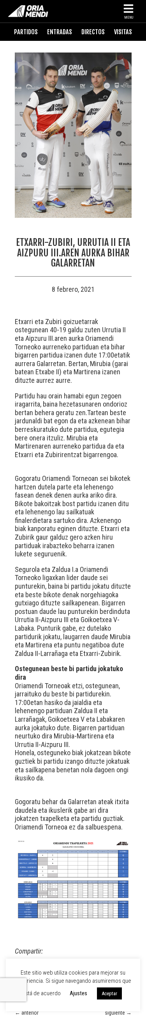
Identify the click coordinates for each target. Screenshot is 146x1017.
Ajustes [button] (78, 993)
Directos (93, 32)
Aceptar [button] (109, 993)
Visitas (123, 32)
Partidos (26, 32)
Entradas (59, 32)
